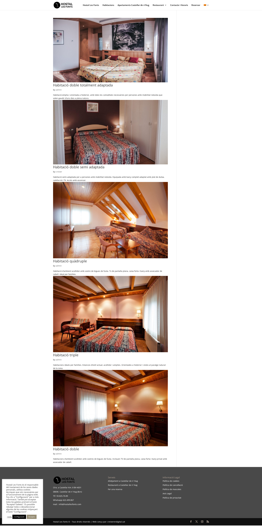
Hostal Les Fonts (91, 5)
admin (59, 89)
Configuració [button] (19, 517)
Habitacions (108, 5)
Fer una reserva (115, 489)
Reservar (195, 5)
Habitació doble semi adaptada (78, 167)
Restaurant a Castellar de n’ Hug (122, 485)
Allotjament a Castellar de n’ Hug (123, 481)
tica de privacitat (173, 497)
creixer (59, 171)
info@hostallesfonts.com (69, 504)
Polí (164, 497)
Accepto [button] (31, 517)
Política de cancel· (170, 485)
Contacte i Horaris (179, 5)
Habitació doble (66, 449)
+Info (9, 517)
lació (180, 485)
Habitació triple (65, 354)
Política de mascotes (172, 489)
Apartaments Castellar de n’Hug (133, 5)
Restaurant (158, 5)
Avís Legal (167, 493)
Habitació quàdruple (70, 261)
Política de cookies (171, 481)
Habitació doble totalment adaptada (83, 85)
